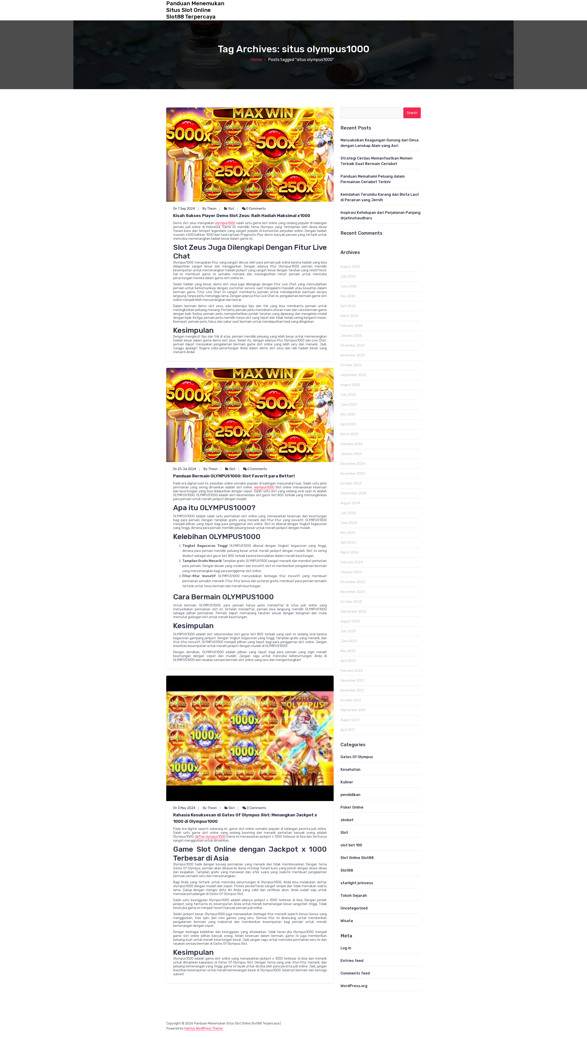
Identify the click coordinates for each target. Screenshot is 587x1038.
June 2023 (349, 641)
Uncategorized (354, 908)
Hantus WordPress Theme (203, 1028)
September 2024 (353, 493)
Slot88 (347, 870)
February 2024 (352, 562)
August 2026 (350, 267)
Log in (346, 948)
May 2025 (348, 414)
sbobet (347, 820)
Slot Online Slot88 (357, 858)
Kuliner (347, 782)
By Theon (209, 209)
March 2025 (349, 434)
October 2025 (351, 365)
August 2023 (350, 621)
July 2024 (348, 513)
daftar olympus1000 (210, 837)
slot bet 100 (351, 845)
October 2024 (351, 483)
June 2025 (349, 405)
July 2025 (348, 395)
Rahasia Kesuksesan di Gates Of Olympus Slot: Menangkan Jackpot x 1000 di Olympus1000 (245, 818)
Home (256, 59)
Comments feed (355, 973)
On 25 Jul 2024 (184, 469)
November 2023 (353, 592)
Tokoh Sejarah (354, 895)
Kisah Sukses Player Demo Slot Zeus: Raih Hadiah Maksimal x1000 (241, 215)
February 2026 (352, 326)
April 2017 (348, 730)
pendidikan (350, 795)
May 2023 (348, 651)
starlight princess (357, 883)
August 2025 (350, 385)
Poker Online (352, 807)
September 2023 (353, 612)
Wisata (347, 921)
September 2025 (353, 375)
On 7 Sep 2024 (184, 209)
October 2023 (351, 602)
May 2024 (348, 533)
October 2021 (351, 700)
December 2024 (353, 464)
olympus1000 (225, 223)
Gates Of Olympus (357, 757)
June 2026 (349, 286)
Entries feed (352, 960)
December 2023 (353, 582)
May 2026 (348, 296)
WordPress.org (354, 986)
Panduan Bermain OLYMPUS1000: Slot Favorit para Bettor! (234, 476)
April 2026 (348, 306)
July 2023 (348, 631)
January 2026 (351, 336)
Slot (231, 209)
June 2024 (349, 523)
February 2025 (352, 444)
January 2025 (351, 454)
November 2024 (353, 474)
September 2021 (353, 710)
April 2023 (348, 661)
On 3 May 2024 (184, 808)
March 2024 (349, 552)
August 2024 (350, 503)
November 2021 (352, 690)
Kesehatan (350, 769)
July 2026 (348, 276)
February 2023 (352, 671)
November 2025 (353, 355)
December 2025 (353, 345)
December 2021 (352, 681)
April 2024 (348, 543)
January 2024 (351, 572)
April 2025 (348, 424)
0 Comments (256, 209)
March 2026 (349, 316)
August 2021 (350, 720)
